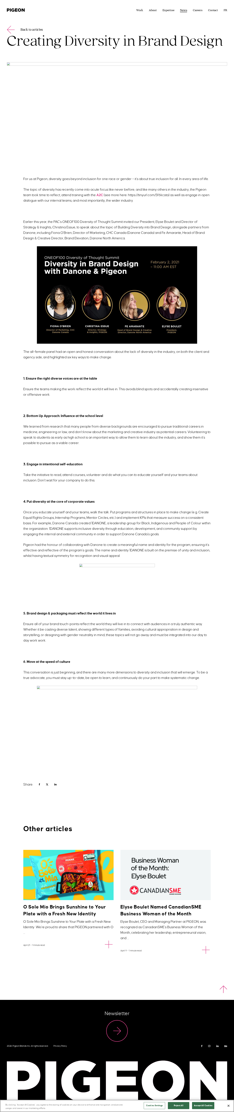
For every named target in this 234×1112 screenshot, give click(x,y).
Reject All (178, 1105)
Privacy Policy (60, 1046)
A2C (99, 195)
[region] (117, 1106)
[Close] (228, 1105)
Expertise (168, 10)
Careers (197, 10)
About (153, 10)
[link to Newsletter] (117, 1031)
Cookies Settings (154, 1105)
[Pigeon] (16, 9)
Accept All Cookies (203, 1105)
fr (225, 10)
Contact (213, 10)
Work (139, 10)
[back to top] (223, 989)
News (183, 10)
